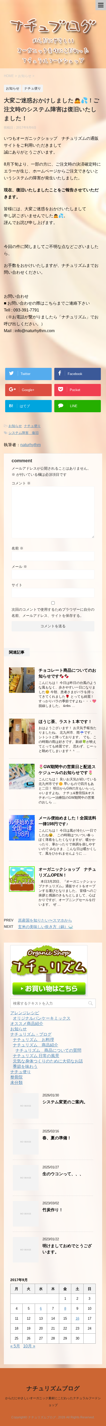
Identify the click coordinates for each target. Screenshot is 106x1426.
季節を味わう (25, 1066)
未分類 (16, 1082)
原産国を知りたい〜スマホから (45, 920)
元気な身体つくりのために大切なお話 (48, 1061)
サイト (17, 585)
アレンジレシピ (24, 1013)
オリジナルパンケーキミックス (41, 1018)
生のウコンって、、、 (63, 1174)
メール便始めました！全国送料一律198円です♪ (67, 821)
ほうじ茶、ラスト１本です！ (65, 721)
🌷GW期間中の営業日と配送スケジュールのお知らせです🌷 (67, 770)
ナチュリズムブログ (53, 1388)
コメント (21, 483)
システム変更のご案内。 (65, 1102)
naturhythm (30, 445)
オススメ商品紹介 (26, 1023)
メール (19, 567)
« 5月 (15, 1346)
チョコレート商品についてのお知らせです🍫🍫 (67, 673)
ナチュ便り (32, 426)
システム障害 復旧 (23, 433)
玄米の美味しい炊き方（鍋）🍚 (45, 926)
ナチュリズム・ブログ (30, 1034)
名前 (17, 548)
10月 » (29, 1346)
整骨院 (16, 1077)
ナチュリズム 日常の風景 (36, 1056)
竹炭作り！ (52, 1210)
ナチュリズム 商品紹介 (35, 1045)
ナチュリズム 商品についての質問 (48, 1050)
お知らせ (15, 426)
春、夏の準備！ (56, 1138)
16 (77, 1318)
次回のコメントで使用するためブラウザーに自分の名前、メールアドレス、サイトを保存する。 (53, 612)
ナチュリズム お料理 (33, 1039)
